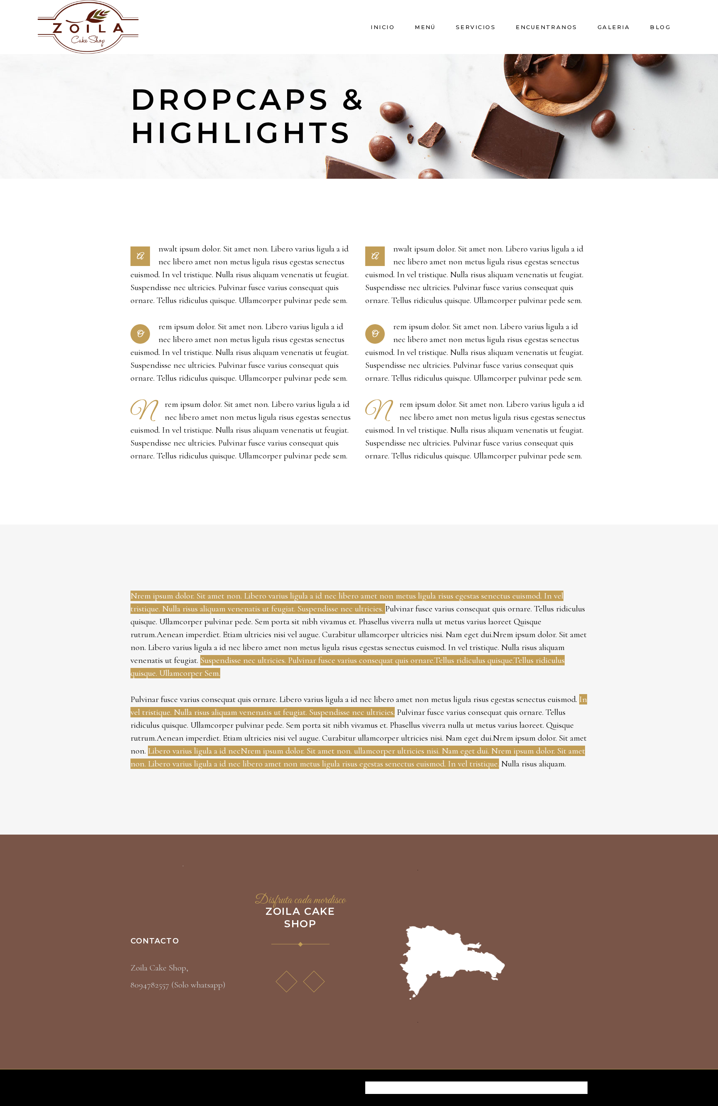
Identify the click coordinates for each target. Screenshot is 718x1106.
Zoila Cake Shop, (159, 968)
